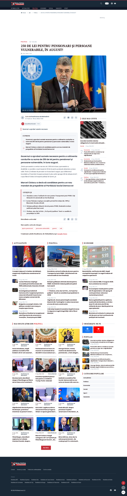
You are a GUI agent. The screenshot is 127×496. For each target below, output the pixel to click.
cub (61, 228)
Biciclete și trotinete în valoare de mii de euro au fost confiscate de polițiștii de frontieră (101, 315)
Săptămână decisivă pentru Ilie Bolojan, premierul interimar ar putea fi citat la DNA (22, 411)
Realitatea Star (35, 479)
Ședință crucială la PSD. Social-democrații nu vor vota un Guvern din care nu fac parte (68, 381)
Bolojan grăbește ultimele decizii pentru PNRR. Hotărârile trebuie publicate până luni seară (49, 207)
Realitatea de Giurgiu (40, 482)
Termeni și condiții (21, 469)
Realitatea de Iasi (60, 479)
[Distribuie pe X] (76, 117)
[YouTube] (115, 3)
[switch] (107, 3)
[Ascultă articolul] (123, 483)
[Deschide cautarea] (101, 3)
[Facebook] (112, 3)
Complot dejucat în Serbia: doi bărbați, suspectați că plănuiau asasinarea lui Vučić (26, 273)
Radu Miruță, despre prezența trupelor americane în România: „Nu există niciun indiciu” (69, 411)
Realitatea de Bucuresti (84, 479)
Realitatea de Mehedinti (40, 117)
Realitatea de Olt (65, 482)
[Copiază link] (64, 117)
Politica (35, 12)
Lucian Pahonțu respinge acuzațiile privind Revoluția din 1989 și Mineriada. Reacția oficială (47, 202)
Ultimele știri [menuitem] (15, 8)
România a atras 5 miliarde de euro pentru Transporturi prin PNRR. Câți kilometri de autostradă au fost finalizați (51, 197)
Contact (13, 469)
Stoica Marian (52, 374)
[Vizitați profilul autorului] (22, 117)
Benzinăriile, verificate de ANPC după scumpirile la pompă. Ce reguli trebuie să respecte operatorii (97, 273)
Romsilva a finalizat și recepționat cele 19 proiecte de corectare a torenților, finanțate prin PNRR (31, 315)
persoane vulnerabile (42, 228)
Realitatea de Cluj (29, 482)
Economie (87, 150)
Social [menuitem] (51, 8)
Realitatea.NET (14, 479)
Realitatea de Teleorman (53, 482)
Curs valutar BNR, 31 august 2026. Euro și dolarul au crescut (101, 283)
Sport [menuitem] (66, 8)
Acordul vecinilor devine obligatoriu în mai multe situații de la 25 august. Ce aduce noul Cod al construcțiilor (93, 144)
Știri (30, 12)
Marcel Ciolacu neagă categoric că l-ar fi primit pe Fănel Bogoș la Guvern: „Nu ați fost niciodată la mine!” (46, 439)
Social (82, 146)
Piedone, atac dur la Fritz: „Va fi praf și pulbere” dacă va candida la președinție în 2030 (49, 212)
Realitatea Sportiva (24, 479)
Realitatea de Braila (107, 479)
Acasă (24, 12)
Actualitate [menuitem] (26, 8)
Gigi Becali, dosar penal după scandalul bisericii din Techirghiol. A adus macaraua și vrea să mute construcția (63, 302)
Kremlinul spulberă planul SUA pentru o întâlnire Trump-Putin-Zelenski (45, 379)
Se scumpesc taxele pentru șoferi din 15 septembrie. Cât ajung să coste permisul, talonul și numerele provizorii (101, 292)
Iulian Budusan (52, 433)
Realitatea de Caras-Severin (47, 479)
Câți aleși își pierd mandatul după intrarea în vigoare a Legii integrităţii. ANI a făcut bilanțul (63, 311)
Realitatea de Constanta (17, 482)
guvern (54, 228)
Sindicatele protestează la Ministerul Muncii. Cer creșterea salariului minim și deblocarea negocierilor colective (94, 163)
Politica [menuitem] (35, 8)
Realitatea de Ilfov (96, 479)
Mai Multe (46, 448)
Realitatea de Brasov (72, 479)
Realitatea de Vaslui (76, 482)
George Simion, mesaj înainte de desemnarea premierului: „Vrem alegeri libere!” (68, 352)
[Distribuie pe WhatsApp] (72, 117)
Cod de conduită (47, 469)
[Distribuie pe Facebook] (68, 117)
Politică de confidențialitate (34, 469)
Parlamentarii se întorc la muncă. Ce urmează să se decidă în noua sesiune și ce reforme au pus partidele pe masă (46, 353)
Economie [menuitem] (43, 8)
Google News (62, 234)
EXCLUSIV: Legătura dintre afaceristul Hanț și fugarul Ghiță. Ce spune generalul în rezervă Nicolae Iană (46, 411)
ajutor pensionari (27, 228)
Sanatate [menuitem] (59, 8)
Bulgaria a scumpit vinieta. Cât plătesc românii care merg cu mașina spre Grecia (30, 306)
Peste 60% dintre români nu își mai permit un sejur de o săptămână (94, 153)
